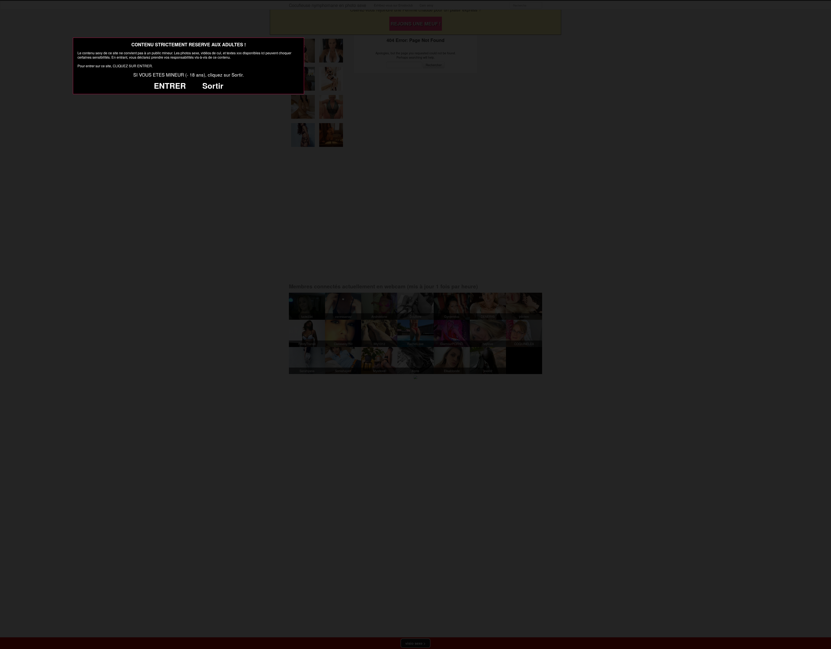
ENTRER (170, 85)
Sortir (212, 85)
